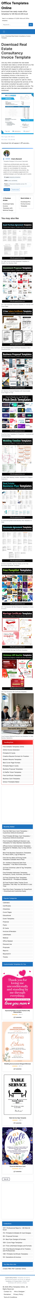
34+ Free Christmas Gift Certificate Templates (14, 691)
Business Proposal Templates (13, 769)
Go (31, 24)
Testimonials (15, 189)
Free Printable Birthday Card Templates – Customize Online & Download (17, 837)
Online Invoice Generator (11, 750)
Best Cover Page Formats (11, 763)
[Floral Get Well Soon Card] (17, 1145)
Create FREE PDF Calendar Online (14, 1269)
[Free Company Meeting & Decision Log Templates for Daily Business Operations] (17, 714)
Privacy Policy (18, 1294)
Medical (5, 938)
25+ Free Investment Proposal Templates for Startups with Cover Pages (17, 305)
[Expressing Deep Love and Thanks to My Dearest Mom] (17, 988)
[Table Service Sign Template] (17, 1094)
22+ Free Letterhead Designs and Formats (17, 1246)
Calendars (6, 902)
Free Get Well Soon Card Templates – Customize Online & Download (15, 832)
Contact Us (7, 1291)
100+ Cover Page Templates (12, 1242)
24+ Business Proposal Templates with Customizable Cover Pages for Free (15, 391)
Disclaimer (7, 1294)
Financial (6, 922)
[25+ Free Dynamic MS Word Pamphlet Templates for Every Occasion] (17, 586)
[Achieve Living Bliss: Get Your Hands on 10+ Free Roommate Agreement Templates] (17, 543)
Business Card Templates (11, 779)
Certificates (7, 906)
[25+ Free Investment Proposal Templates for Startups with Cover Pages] (17, 283)
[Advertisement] (17, 804)
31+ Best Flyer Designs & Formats (14, 1239)
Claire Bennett (16, 159)
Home (2, 36)
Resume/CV (7, 954)
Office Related (8, 941)
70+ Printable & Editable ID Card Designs (17, 1233)
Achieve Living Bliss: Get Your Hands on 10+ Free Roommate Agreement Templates (14, 564)
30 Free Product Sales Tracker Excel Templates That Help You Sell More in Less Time (17, 884)
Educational (7, 915)
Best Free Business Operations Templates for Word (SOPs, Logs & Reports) (17, 853)
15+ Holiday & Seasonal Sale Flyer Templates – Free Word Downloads (15, 863)
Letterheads (7, 934)
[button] (12, 1014)
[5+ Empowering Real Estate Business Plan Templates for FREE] (17, 499)
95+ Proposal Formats (10, 1236)
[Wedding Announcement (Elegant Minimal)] (17, 1042)
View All (6, 1179)
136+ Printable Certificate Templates (15, 1254)
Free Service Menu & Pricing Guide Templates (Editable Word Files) (14, 858)
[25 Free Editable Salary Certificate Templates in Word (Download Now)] (17, 327)
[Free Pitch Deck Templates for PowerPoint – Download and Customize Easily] (17, 413)
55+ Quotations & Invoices (12, 1257)
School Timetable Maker (11, 782)
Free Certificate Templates (12, 775)
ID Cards (6, 928)
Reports (5, 950)
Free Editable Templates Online (13, 747)
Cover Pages (7, 912)
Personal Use (7, 944)
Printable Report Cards (10, 766)
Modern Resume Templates (12, 759)
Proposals (6, 947)
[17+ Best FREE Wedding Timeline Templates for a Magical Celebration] (17, 456)
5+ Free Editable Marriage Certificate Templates (14, 650)
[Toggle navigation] (3, 31)
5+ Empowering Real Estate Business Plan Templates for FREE (16, 521)
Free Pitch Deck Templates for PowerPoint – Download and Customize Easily (17, 435)
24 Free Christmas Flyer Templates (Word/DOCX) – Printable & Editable (15, 878)
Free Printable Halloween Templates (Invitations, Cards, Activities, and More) (16, 873)
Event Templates (8, 918)
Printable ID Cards (9, 753)
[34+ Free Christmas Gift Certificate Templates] (17, 670)
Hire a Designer (19, 1291)
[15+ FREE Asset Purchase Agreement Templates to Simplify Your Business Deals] (17, 240)
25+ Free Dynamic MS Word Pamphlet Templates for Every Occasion (17, 607)
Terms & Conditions (10, 1297)
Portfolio (6, 189)
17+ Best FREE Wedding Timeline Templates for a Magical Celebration (16, 478)
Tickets (5, 957)
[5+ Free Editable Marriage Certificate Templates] (17, 629)
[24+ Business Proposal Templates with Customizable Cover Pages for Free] (17, 370)
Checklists (6, 909)
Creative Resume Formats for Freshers (16, 756)
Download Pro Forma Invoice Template (25, 204)
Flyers (5, 925)
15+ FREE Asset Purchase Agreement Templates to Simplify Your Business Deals (15, 262)
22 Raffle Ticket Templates (12, 772)
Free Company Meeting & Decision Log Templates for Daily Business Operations (17, 737)
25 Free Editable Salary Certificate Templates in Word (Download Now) (15, 348)
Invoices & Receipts (9, 931)
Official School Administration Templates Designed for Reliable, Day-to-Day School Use (17, 847)
